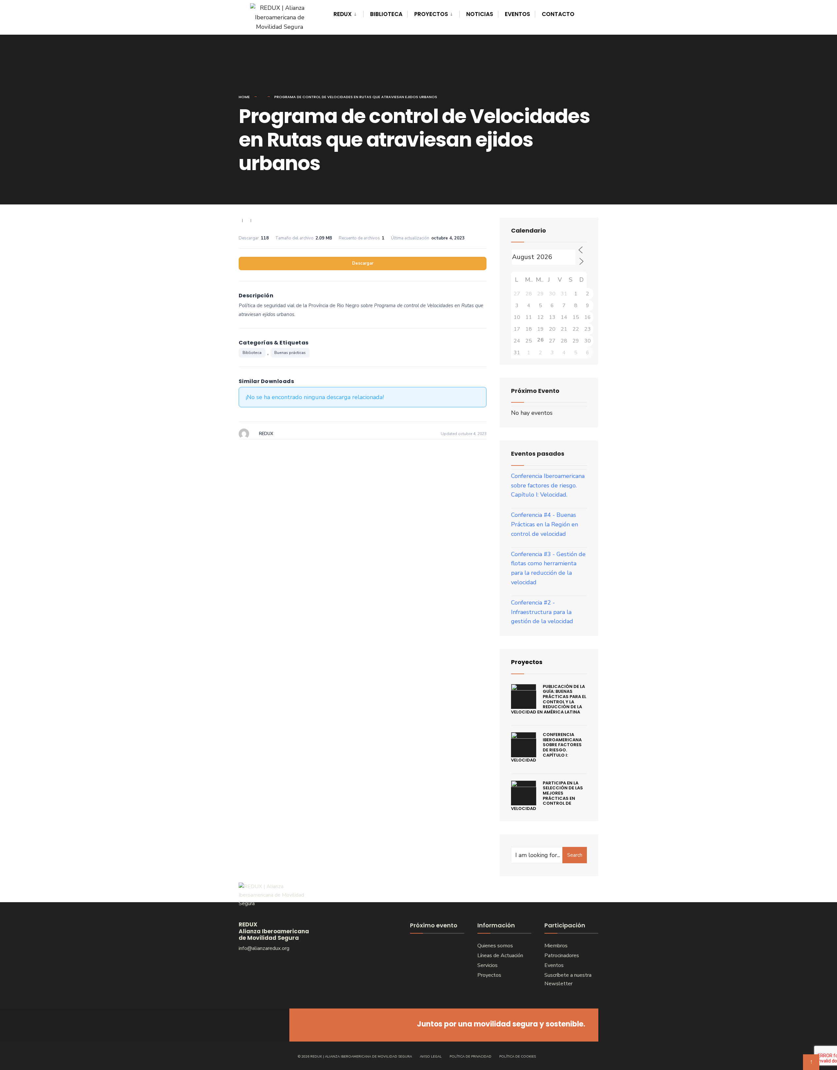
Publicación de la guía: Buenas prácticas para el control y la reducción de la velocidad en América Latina (548, 699)
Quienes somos (495, 945)
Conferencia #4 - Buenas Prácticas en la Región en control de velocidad (544, 524)
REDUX (342, 14)
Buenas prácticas (290, 352)
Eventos (517, 14)
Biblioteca (386, 14)
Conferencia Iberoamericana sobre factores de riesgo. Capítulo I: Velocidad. (548, 485)
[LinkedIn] (270, 1025)
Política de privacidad (470, 1056)
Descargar (362, 263)
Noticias (479, 14)
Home (244, 96)
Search (574, 855)
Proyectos (431, 14)
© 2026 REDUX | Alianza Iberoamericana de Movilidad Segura (355, 1056)
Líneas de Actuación (500, 955)
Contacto (558, 14)
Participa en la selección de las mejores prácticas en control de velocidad (547, 796)
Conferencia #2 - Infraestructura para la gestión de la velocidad (542, 612)
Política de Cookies (517, 1056)
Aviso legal (431, 1056)
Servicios (487, 965)
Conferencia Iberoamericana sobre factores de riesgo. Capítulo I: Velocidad (546, 747)
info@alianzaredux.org (264, 948)
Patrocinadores (561, 955)
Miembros (556, 945)
